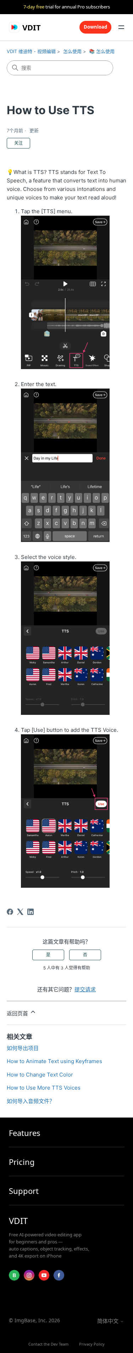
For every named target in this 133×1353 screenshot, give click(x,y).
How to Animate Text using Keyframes (54, 1061)
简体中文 (108, 1321)
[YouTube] (44, 1275)
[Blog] (14, 1275)
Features (24, 1132)
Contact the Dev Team (48, 1344)
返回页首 (18, 1013)
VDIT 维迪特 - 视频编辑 (31, 51)
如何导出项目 (23, 1048)
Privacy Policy (92, 1344)
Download (95, 27)
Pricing (22, 1161)
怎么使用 (72, 51)
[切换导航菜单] (121, 27)
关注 (18, 143)
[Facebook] (10, 912)
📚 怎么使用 (102, 51)
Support (24, 1190)
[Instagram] (29, 1275)
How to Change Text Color (40, 1074)
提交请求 (85, 989)
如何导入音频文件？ (31, 1101)
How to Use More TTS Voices (44, 1087)
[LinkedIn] (30, 912)
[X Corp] (20, 912)
